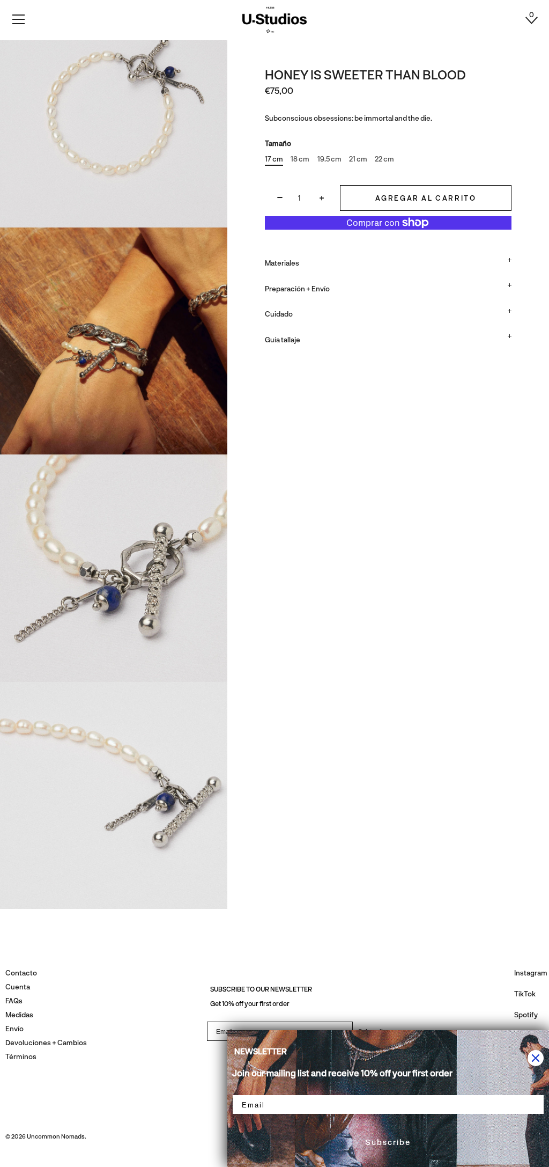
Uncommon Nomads (56, 1136)
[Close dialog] (536, 1058)
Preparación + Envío (297, 288)
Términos (20, 1056)
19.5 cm (329, 159)
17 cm (274, 159)
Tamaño (278, 144)
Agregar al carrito (426, 198)
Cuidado (279, 314)
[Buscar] (505, 19)
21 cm (358, 159)
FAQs (14, 1000)
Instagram (530, 972)
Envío (14, 1028)
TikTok (525, 993)
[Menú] (19, 20)
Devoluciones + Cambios (46, 1042)
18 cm (300, 159)
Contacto (21, 972)
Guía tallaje (282, 339)
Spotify (526, 1014)
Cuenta (17, 986)
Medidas (19, 1014)
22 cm (384, 159)
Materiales (282, 263)
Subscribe (388, 1142)
